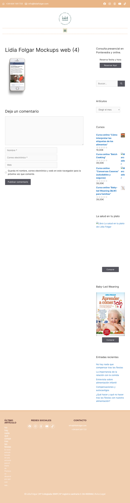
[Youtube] (119, 3)
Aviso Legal (100, 494)
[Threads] (114, 3)
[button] (65, 30)
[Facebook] (104, 3)
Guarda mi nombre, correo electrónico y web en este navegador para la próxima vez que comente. (44, 172)
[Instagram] (109, 3)
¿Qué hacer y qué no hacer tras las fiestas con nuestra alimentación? (110, 397)
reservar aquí (110, 65)
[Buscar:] (107, 84)
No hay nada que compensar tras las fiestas (10, 437)
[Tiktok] (124, 3)
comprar (110, 269)
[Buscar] (121, 84)
